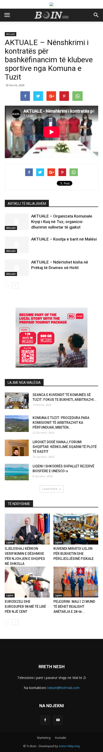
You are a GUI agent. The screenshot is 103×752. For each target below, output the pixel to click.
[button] (96, 15)
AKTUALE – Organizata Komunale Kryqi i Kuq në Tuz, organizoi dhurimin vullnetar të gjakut (61, 222)
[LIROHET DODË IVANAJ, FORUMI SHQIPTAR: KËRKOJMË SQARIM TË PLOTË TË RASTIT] (17, 448)
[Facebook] (45, 720)
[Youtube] (58, 720)
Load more (49, 489)
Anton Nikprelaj (69, 746)
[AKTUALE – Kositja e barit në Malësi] (17, 244)
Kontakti (60, 738)
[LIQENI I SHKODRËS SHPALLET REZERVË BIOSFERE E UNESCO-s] (17, 472)
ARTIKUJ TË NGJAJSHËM (27, 204)
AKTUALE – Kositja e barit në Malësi (64, 239)
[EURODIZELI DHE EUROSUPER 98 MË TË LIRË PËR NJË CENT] (27, 582)
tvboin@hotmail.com (63, 687)
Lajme (9, 542)
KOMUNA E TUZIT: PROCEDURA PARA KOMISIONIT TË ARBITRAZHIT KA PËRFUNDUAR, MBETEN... (61, 422)
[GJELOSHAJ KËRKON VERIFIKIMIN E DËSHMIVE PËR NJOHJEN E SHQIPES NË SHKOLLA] (27, 529)
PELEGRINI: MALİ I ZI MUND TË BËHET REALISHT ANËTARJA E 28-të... (74, 607)
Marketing (44, 738)
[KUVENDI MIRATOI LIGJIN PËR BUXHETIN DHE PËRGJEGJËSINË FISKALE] (75, 529)
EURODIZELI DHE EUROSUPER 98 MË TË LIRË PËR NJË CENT (25, 607)
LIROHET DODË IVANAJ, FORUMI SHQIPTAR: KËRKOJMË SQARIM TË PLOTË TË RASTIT (65, 446)
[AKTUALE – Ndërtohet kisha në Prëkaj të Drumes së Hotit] (17, 267)
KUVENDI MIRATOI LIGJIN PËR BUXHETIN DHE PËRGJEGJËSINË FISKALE (73, 554)
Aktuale (10, 34)
